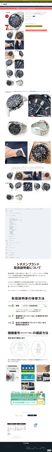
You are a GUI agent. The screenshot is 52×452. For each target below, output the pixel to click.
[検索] (47, 4)
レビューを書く (32, 415)
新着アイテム (11, 6)
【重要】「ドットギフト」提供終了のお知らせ (26, 8)
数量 (25, 20)
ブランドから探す (14, 6)
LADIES (48, 6)
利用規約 (40, 448)
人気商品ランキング (5, 6)
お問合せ (37, 448)
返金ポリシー (44, 448)
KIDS (43, 6)
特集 (8, 6)
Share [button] (27, 28)
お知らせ (18, 6)
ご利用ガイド (35, 447)
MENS (45, 6)
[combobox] (42, 4)
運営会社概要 (28, 447)
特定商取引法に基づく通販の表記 (31, 448)
